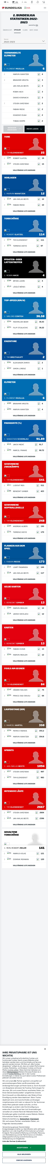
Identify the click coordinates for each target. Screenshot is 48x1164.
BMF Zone (34, 30)
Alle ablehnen (24, 1154)
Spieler (17, 30)
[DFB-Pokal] (32, 2)
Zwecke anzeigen (24, 1160)
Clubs (25, 30)
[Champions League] (37, 2)
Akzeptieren (22, 1148)
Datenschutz (25, 1119)
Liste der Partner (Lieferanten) (14, 1141)
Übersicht (7, 30)
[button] (45, 7)
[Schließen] (45, 1049)
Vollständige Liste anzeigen (24, 170)
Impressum (34, 1119)
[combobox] (24, 42)
